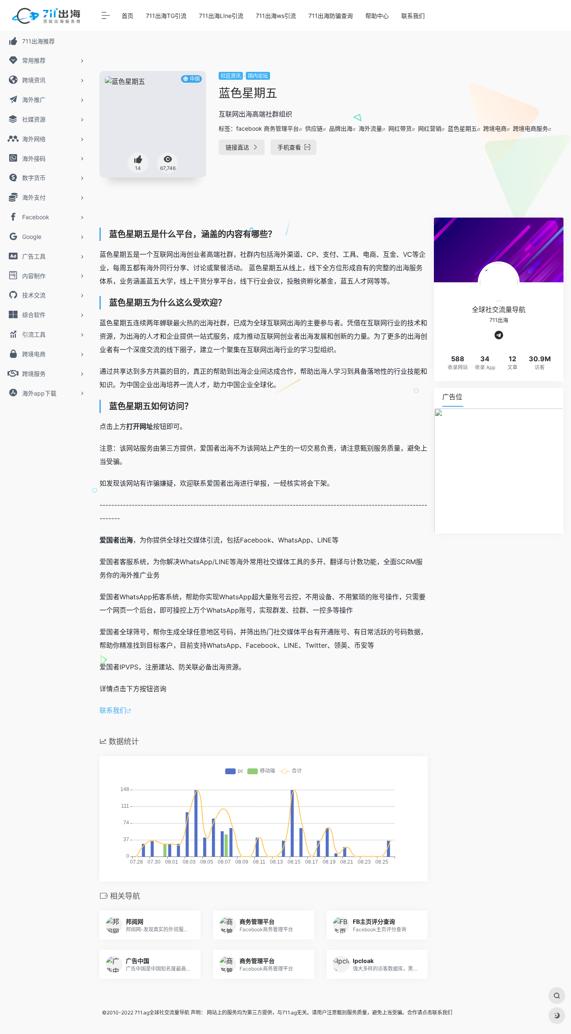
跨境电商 (495, 128)
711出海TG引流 (166, 15)
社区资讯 (231, 76)
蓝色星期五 (462, 128)
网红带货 (400, 128)
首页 (127, 15)
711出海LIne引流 (221, 15)
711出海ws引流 (276, 15)
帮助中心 (377, 15)
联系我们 (413, 15)
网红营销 (429, 128)
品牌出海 (340, 128)
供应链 (314, 128)
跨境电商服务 (530, 128)
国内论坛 (258, 76)
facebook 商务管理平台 (267, 128)
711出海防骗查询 (330, 15)
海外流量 (370, 128)
